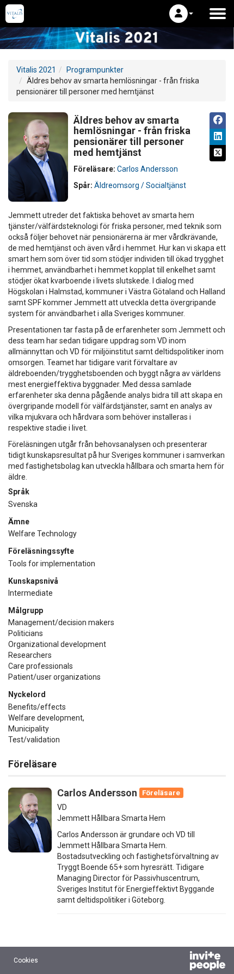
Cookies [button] (26, 960)
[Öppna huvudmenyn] (217, 13)
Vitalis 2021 (36, 69)
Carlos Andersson (147, 169)
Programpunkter (95, 69)
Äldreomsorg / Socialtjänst (140, 185)
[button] (181, 13)
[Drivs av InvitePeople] (179, 962)
